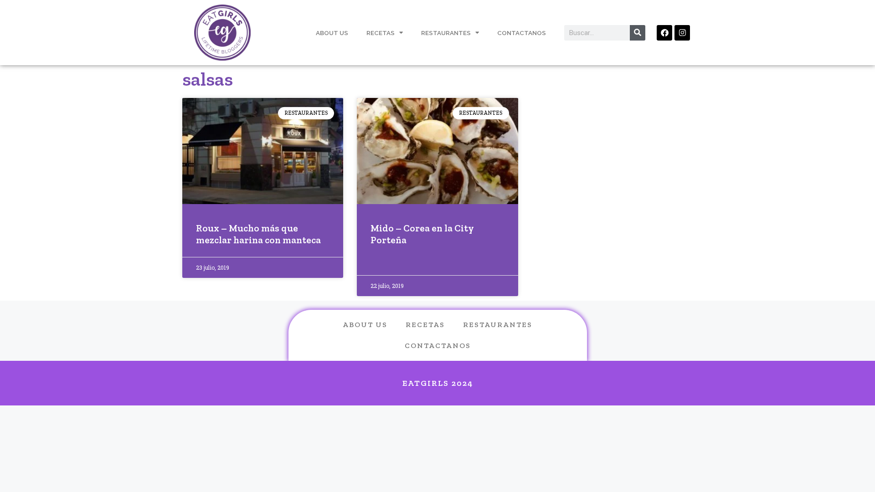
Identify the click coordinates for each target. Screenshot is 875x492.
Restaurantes (446, 32)
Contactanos (521, 32)
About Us (332, 32)
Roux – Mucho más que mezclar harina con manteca (258, 233)
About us (365, 324)
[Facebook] (664, 33)
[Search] (637, 33)
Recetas (380, 32)
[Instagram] (682, 33)
